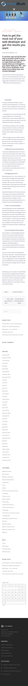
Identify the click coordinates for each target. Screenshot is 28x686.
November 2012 (6, 454)
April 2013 (4, 443)
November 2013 (6, 432)
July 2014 (4, 418)
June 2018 (4, 363)
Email (3, 485)
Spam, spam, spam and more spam (9, 301)
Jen (16, 52)
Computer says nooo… (8, 332)
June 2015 (4, 402)
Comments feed (6, 549)
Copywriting (5, 482)
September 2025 (6, 357)
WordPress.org (6, 551)
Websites (18, 31)
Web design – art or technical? (10, 329)
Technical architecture (7, 647)
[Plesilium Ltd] (14, 4)
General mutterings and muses (10, 490)
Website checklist (6, 524)
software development (8, 504)
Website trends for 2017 (8, 526)
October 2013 (5, 435)
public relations (6, 499)
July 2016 (4, 396)
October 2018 (5, 360)
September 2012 (6, 460)
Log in (3, 543)
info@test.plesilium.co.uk (9, 668)
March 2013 (5, 446)
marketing (5, 493)
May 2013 (4, 441)
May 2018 (4, 366)
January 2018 (5, 371)
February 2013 (5, 449)
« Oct (3, 605)
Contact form (6, 674)
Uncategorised (6, 515)
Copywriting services (6, 653)
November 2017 (6, 374)
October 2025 (5, 355)
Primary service (6, 496)
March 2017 (5, 391)
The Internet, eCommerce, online (10, 513)
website (6, 292)
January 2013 (5, 452)
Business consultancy (7, 477)
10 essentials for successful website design (19, 301)
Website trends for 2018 (8, 529)
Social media (5, 502)
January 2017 (5, 394)
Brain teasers (5, 474)
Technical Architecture (8, 507)
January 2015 (5, 410)
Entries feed (5, 546)
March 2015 (5, 407)
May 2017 (4, 385)
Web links (4, 521)
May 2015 (4, 405)
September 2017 (6, 377)
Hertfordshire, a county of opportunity (12, 323)
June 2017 (4, 382)
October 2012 (5, 457)
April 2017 (4, 388)
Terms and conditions (6, 656)
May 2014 (4, 424)
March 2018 (5, 369)
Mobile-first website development (11, 326)
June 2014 (4, 421)
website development (17, 292)
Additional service (6, 471)
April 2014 (4, 427)
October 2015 (5, 399)
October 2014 (5, 416)
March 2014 (5, 429)
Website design (5, 650)
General (4, 488)
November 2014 (6, 413)
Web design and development (9, 518)
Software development (7, 644)
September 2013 (6, 438)
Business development (8, 479)
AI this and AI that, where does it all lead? (12, 335)
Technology (5, 510)
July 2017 (4, 380)
